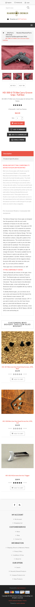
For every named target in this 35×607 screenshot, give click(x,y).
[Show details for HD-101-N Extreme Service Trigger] (17, 456)
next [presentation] (21, 85)
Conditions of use (18, 555)
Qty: (13, 118)
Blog (18, 535)
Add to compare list (19, 134)
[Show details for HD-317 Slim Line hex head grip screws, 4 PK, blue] (17, 347)
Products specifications (11, 159)
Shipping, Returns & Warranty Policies (18, 547)
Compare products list (18, 575)
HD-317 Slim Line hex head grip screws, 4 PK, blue (17, 367)
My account (18, 519)
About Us (18, 559)
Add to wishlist (19, 129)
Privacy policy (18, 551)
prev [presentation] (14, 85)
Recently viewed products (18, 571)
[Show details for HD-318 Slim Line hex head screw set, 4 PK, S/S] (17, 402)
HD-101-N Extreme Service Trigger (18, 475)
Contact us (18, 539)
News (18, 531)
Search (29, 7)
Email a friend (19, 140)
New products (18, 579)
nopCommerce (21, 588)
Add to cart (18, 123)
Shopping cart (18, 523)
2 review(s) (11, 109)
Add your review (22, 109)
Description (7, 153)
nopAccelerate (20, 603)
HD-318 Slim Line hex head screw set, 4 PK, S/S (18, 422)
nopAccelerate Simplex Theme (18, 600)
